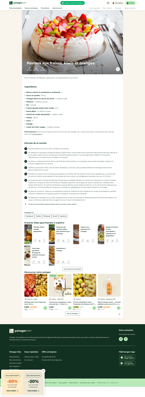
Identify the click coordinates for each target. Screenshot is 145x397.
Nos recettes (13, 369)
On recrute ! (28, 360)
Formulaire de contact (127, 334)
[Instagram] (121, 339)
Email (55, 216)
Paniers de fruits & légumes (52, 360)
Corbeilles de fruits (48, 357)
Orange (29, 124)
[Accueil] (17, 3)
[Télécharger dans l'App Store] (127, 357)
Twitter (38, 216)
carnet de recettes (109, 70)
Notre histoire (14, 357)
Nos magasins (14, 366)
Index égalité (62, 382)
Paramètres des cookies (87, 382)
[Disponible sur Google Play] (127, 363)
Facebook (29, 216)
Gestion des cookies (50, 382)
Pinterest (47, 216)
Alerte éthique (73, 382)
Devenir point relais (31, 357)
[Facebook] (126, 339)
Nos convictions (15, 360)
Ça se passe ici (37, 134)
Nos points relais (15, 363)
